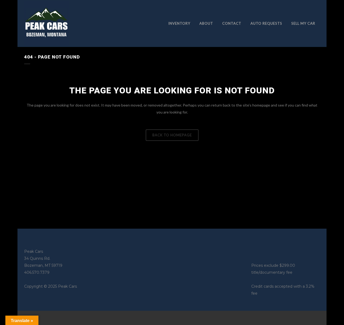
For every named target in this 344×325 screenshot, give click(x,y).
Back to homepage (172, 135)
